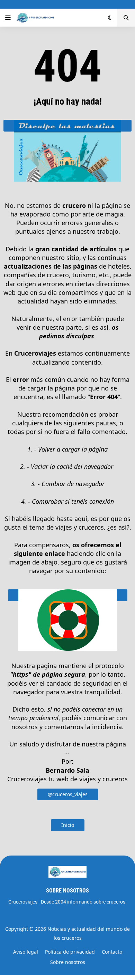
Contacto (112, 951)
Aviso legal (25, 951)
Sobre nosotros (67, 962)
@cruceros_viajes (68, 794)
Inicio (67, 825)
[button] (8, 17)
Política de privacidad (70, 951)
